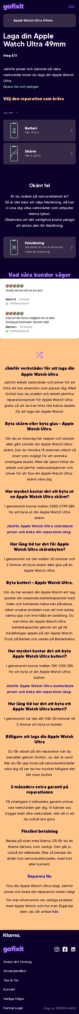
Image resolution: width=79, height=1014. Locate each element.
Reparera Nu (39, 876)
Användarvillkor (14, 971)
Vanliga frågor (13, 999)
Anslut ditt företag (17, 962)
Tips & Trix (10, 980)
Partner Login (13, 1008)
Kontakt (9, 989)
